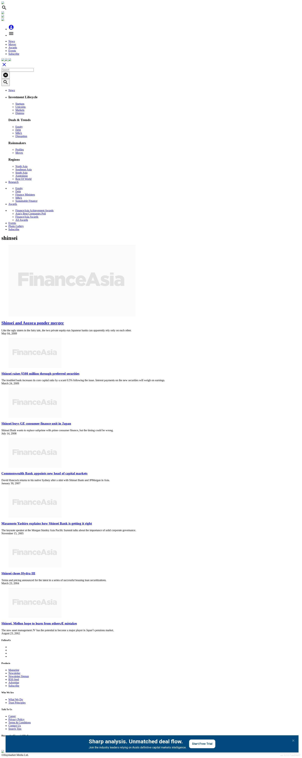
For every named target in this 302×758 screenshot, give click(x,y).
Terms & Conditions (19, 722)
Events (12, 50)
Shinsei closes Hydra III (18, 573)
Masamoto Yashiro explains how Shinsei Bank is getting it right (46, 523)
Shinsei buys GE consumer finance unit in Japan (36, 423)
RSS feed (13, 679)
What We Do (15, 699)
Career (12, 716)
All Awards (21, 219)
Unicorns (20, 106)
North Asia (21, 166)
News (11, 41)
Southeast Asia (23, 169)
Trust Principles (17, 702)
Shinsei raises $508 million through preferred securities (40, 373)
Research (13, 182)
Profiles (19, 149)
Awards (12, 47)
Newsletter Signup (18, 676)
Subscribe (13, 53)
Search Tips (14, 728)
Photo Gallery (16, 226)
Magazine (13, 670)
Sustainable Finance (26, 200)
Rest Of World (23, 178)
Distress (19, 113)
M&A (18, 133)
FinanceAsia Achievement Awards (34, 210)
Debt (18, 129)
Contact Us (14, 725)
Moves (12, 44)
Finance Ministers (25, 194)
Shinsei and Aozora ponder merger (32, 323)
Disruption (21, 136)
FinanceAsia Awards (26, 216)
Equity (19, 126)
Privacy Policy (16, 719)
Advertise (13, 682)
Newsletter (14, 673)
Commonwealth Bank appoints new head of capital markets (44, 473)
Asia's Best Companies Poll (30, 213)
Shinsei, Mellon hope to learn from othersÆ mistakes (39, 623)
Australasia (21, 175)
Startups (19, 103)
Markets (19, 110)
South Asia (21, 172)
